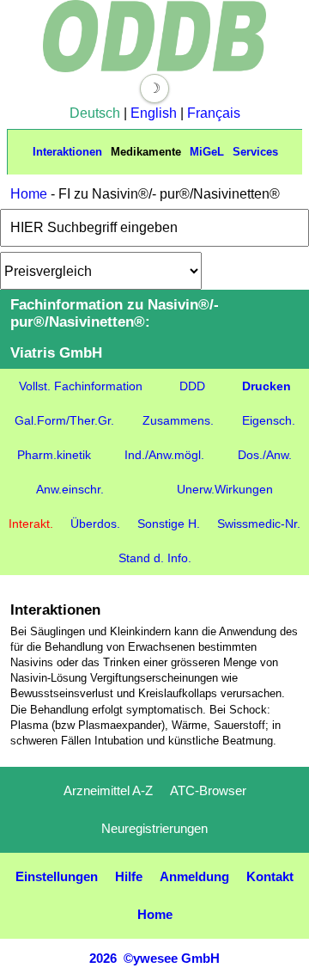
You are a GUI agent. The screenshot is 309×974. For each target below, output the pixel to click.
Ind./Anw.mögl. (164, 455)
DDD (192, 386)
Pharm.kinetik (54, 455)
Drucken (266, 386)
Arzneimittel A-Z (108, 790)
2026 (103, 958)
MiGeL (207, 151)
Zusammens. (178, 420)
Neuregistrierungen (154, 828)
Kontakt (270, 876)
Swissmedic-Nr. (258, 523)
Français (213, 113)
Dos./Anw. (265, 455)
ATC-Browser (208, 790)
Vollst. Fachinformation (80, 386)
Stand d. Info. (154, 558)
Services (255, 151)
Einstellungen (56, 876)
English (153, 113)
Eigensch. (268, 420)
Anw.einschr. (70, 489)
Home (28, 194)
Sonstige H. (168, 523)
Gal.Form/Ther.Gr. (64, 420)
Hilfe (128, 876)
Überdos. (95, 523)
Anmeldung (194, 876)
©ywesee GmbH (170, 958)
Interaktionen (67, 151)
